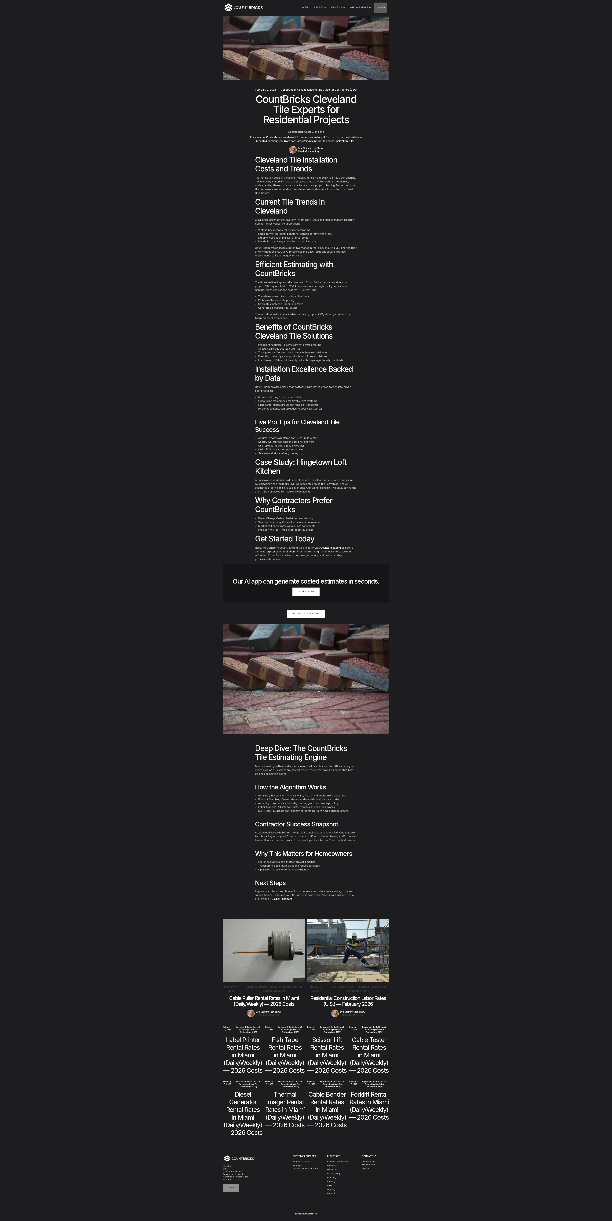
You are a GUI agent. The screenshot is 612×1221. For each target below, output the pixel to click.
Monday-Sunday (300, 1161)
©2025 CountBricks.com (306, 1214)
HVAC (330, 1185)
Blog (225, 1169)
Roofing (331, 1181)
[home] (243, 7)
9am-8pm (297, 1165)
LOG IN (381, 7)
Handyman (332, 1165)
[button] (319, 8)
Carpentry (332, 1193)
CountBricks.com (330, 547)
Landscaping (333, 1173)
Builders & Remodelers (338, 1161)
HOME (305, 7)
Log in (231, 1188)
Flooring (331, 1189)
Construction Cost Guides (235, 1177)
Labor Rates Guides (232, 1171)
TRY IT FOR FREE (306, 591)
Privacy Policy (368, 1161)
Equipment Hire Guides (234, 1174)
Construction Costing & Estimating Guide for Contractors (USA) (319, 89)
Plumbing (331, 1177)
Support (227, 1179)
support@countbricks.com (305, 1168)
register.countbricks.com (280, 551)
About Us (227, 1166)
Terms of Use (368, 1164)
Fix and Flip (332, 1169)
